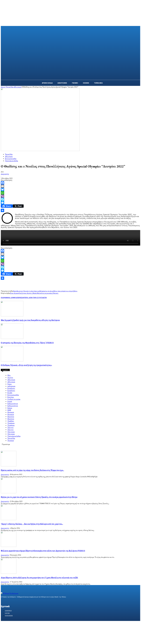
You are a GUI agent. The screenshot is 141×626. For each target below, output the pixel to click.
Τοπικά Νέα (9, 87)
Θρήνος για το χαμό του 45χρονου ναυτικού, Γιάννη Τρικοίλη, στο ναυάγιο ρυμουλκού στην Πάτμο (39, 497)
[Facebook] (70, 183)
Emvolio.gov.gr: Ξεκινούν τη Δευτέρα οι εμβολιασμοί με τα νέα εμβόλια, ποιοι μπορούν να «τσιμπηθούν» (45, 291)
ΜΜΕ (9, 410)
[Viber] (70, 196)
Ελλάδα (9, 393)
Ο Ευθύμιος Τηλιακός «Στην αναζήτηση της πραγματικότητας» (26, 365)
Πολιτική (10, 427)
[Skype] (70, 199)
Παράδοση (10, 421)
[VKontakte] (13, 601)
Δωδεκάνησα (11, 386)
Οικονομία (10, 412)
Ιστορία (9, 401)
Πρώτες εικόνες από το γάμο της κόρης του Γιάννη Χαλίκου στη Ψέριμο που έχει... (32, 470)
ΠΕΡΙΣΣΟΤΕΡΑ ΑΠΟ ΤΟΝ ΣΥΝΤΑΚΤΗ (32, 297)
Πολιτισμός (11, 432)
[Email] (70, 186)
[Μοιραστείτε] (70, 210)
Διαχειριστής (5, 174)
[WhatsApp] (70, 192)
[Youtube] (16, 601)
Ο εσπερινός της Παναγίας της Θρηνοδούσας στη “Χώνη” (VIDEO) (27, 342)
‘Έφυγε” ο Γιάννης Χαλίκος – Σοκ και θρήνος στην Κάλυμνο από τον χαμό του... (32, 524)
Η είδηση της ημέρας (13, 399)
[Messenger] (70, 202)
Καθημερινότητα (12, 403)
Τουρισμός (10, 440)
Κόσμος (9, 408)
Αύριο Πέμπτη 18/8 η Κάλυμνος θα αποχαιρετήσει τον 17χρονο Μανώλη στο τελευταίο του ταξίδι (39, 577)
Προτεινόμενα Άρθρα (11, 161)
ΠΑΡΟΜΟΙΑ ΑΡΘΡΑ (9, 297)
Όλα (8, 375)
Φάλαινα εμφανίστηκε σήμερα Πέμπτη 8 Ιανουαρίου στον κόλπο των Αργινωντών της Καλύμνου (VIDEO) (43, 550)
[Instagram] (5, 601)
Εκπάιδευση (11, 388)
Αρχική (3, 87)
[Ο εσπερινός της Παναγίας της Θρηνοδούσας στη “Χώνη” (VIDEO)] (12, 338)
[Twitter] (9, 601)
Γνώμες (9, 384)
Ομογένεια (10, 417)
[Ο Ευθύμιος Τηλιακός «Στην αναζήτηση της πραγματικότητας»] (12, 361)
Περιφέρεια (10, 423)
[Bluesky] (70, 189)
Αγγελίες (10, 377)
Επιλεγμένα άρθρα (10, 159)
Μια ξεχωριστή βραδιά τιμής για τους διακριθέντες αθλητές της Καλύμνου (30, 320)
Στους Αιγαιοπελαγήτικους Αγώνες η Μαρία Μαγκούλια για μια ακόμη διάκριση (34, 293)
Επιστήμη (10, 397)
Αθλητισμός (17, 87)
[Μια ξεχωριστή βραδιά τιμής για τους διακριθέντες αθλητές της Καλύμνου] (12, 316)
